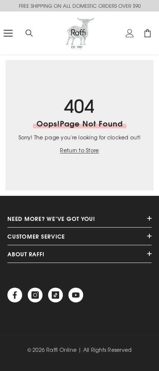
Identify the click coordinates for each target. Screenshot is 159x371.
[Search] (29, 33)
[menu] (8, 33)
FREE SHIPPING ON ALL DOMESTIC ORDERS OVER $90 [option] (80, 6)
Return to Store (79, 150)
